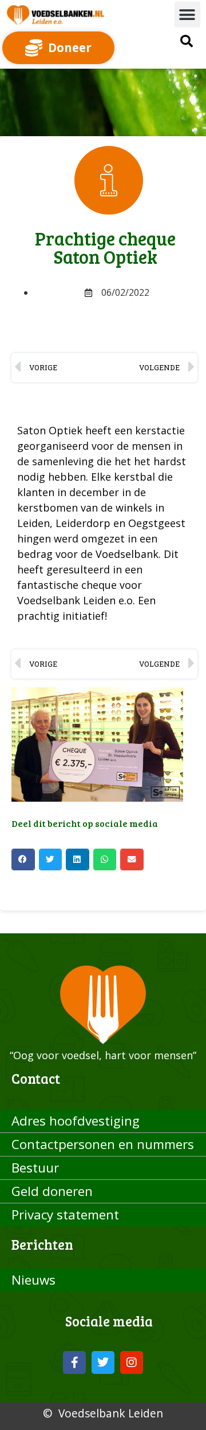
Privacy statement (65, 1214)
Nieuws (33, 1280)
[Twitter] (103, 1362)
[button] (187, 14)
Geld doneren (52, 1191)
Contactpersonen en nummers (102, 1144)
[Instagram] (131, 1362)
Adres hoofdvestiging (75, 1121)
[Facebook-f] (74, 1362)
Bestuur (35, 1168)
